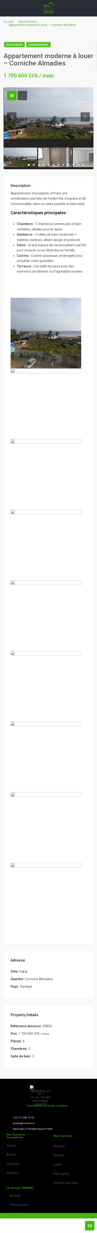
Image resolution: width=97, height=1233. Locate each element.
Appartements (28, 21)
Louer (57, 1164)
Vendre (58, 1155)
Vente (11, 1145)
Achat (11, 1154)
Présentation (19, 1205)
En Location (14, 44)
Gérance (13, 1173)
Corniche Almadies (39, 979)
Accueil (8, 21)
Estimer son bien (65, 1183)
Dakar (23, 971)
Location (13, 1164)
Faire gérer (61, 1174)
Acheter (59, 1146)
